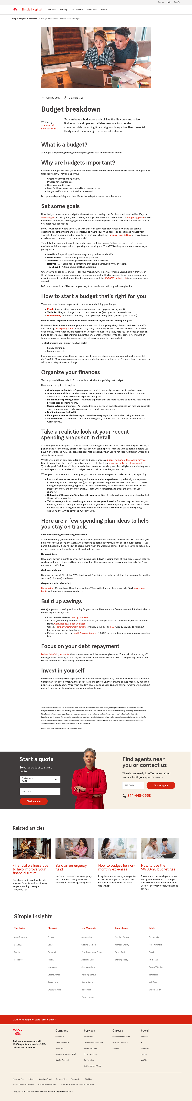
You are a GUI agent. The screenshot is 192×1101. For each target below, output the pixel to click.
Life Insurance (54, 975)
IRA (112, 627)
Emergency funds (65, 328)
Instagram (145, 1048)
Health (51, 960)
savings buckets (80, 617)
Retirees (115, 1048)
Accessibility (75, 1079)
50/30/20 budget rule (116, 278)
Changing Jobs (88, 967)
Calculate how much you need (70, 624)
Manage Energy (122, 945)
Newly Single (87, 982)
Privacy (31, 1079)
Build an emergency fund (71, 867)
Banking (17, 945)
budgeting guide (135, 217)
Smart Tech (120, 952)
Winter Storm (155, 990)
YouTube (144, 1060)
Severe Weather (156, 967)
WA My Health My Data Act (23, 1084)
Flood (151, 952)
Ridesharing (47, 588)
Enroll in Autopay (90, 1054)
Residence (18, 960)
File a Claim (88, 1037)
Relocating (86, 990)
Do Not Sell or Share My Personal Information (77, 1084)
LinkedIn (144, 1054)
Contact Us (60, 1037)
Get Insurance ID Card (92, 1066)
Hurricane (153, 960)
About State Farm (62, 1042)
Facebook (144, 1037)
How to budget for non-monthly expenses (116, 867)
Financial (52, 952)
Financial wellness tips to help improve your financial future (30, 869)
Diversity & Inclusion (120, 1042)
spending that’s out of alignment (125, 463)
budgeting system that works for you (126, 460)
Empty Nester (87, 997)
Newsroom (60, 1048)
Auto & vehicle (20, 937)
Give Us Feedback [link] (62, 1060)
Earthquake (154, 937)
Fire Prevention (155, 945)
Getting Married (88, 945)
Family (17, 952)
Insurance (52, 967)
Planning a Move (88, 975)
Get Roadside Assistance (93, 1042)
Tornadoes (153, 975)
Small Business (54, 990)
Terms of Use (61, 1079)
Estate (50, 945)
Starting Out (87, 937)
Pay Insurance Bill (90, 1048)
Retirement (53, 982)
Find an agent (161, 785)
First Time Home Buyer (91, 952)
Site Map (88, 1079)
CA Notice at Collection (47, 1084)
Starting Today (121, 960)
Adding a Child (87, 960)
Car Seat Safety (122, 937)
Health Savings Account (85, 633)
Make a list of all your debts (55, 654)
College (51, 937)
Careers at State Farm (121, 1037)
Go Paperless (89, 1060)
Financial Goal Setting (120, 235)
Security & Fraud (45, 1079)
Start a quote (33, 801)
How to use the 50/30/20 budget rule (158, 867)
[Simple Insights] (32, 11)
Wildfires (153, 982)
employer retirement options (71, 627)
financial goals (48, 217)
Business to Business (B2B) (66, 1054)
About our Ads (18, 1079)
